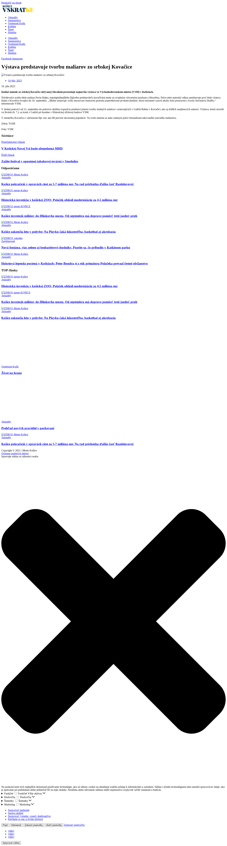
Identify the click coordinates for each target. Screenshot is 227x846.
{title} (11, 831)
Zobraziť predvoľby (34, 825)
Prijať (5, 825)
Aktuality (13, 17)
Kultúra (12, 26)
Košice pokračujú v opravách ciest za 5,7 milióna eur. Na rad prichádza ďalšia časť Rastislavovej (67, 184)
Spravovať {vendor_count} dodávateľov (29, 816)
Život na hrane (11, 373)
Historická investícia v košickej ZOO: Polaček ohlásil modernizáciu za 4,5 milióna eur (59, 200)
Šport (11, 29)
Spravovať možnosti (18, 810)
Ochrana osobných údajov (15, 453)
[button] (113, 621)
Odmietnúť (16, 825)
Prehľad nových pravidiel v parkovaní (27, 428)
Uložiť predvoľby (54, 825)
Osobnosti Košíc (16, 23)
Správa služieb (15, 813)
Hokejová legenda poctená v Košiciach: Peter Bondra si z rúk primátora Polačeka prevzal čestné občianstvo (74, 263)
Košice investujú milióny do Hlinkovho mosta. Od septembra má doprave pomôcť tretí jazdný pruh (69, 216)
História (12, 32)
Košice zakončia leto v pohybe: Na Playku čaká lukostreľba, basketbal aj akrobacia (58, 231)
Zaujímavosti (8, 241)
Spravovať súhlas (11, 843)
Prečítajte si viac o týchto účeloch (25, 819)
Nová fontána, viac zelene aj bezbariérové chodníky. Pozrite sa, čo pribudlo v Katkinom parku (65, 247)
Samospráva (14, 20)
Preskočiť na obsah (11, 2)
